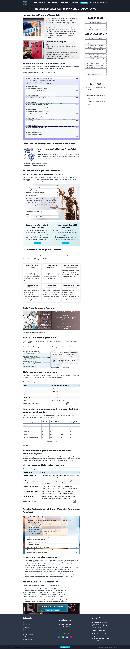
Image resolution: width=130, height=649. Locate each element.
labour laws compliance (57, 573)
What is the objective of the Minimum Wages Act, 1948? (40, 587)
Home (35, 2)
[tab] (37, 351)
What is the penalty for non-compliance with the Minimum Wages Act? (45, 594)
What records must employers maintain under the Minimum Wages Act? (45, 600)
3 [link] (72, 403)
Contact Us (75, 2)
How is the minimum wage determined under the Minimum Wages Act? (45, 590)
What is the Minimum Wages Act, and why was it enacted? (41, 585)
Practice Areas (29, 634)
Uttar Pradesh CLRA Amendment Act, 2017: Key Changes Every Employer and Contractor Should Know (96, 95)
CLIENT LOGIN (84, 2)
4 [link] (74, 403)
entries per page (31, 382)
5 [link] (76, 403)
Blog (26, 629)
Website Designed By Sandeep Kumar (107, 647)
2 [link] (76, 501)
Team (48, 2)
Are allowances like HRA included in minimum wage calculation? (43, 598)
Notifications (28, 639)
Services (27, 632)
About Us (42, 2)
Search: (54, 382)
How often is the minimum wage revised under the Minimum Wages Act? (45, 602)
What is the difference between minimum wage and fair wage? (43, 592)
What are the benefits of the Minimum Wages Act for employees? (43, 596)
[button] (79, 385)
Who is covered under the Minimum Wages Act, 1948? (40, 589)
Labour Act (28, 627)
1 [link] (67, 403)
